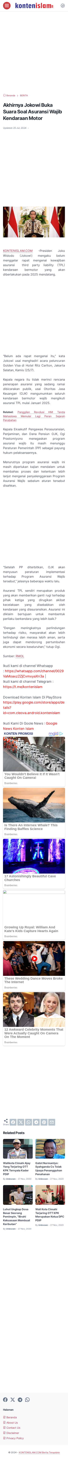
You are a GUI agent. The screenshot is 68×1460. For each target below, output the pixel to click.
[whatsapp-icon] (27, 1400)
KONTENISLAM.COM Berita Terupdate (39, 1452)
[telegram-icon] (20, 1400)
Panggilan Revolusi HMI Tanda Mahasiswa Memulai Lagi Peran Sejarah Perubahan (34, 416)
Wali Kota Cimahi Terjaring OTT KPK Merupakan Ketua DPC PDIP (49, 1215)
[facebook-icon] (5, 1400)
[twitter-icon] (12, 1400)
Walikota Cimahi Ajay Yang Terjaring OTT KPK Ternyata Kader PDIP (16, 1168)
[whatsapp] (28, 1122)
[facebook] (13, 1122)
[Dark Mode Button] (62, 5)
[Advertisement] (34, 52)
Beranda (11, 1417)
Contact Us (13, 1427)
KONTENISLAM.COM (17, 251)
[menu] (7, 5)
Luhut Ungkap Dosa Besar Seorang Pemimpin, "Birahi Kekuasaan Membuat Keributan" (16, 1217)
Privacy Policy (15, 1438)
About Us (12, 1422)
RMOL (20, 656)
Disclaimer (12, 1432)
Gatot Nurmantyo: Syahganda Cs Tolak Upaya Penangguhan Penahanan (48, 1168)
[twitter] (20, 1122)
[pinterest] (44, 1122)
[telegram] (36, 1122)
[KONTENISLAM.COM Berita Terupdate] (34, 5)
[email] (51, 1122)
